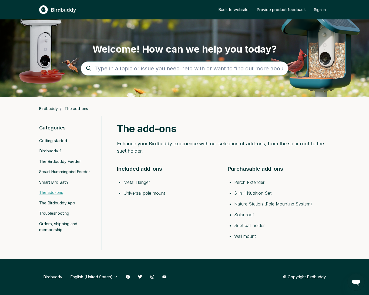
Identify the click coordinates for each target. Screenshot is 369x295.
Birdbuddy (48, 108)
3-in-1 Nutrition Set (252, 193)
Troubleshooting (54, 213)
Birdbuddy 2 (50, 150)
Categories (52, 128)
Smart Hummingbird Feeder (64, 171)
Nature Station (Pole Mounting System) (273, 204)
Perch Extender (249, 182)
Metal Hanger (136, 182)
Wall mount (245, 236)
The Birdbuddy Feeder (60, 161)
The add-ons (76, 108)
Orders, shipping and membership (58, 226)
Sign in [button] (320, 9)
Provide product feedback (281, 9)
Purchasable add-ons (255, 169)
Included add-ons (139, 169)
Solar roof (244, 214)
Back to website (233, 9)
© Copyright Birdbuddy (304, 276)
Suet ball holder (249, 225)
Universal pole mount (144, 193)
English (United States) (92, 276)
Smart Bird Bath (53, 182)
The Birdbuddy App (57, 202)
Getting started (53, 140)
